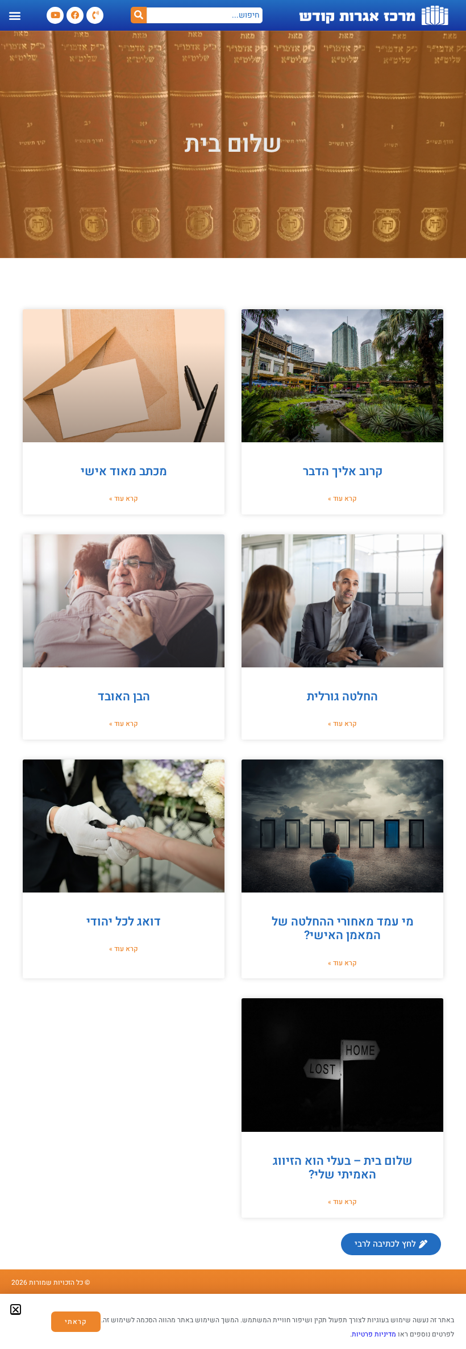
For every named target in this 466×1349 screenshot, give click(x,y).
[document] (233, 674)
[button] (15, 1309)
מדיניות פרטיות (374, 1334)
